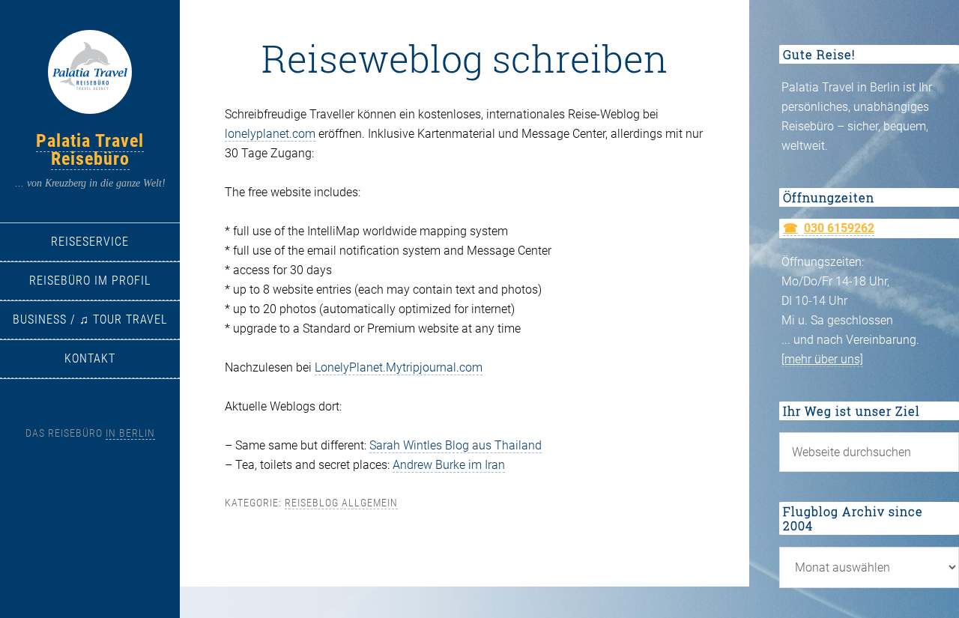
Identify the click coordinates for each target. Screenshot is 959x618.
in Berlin (130, 433)
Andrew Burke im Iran (449, 465)
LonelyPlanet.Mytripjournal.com (398, 367)
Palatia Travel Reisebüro (90, 149)
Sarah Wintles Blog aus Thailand (455, 445)
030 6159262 (839, 228)
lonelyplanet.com (270, 134)
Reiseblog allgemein (341, 503)
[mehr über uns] (822, 359)
